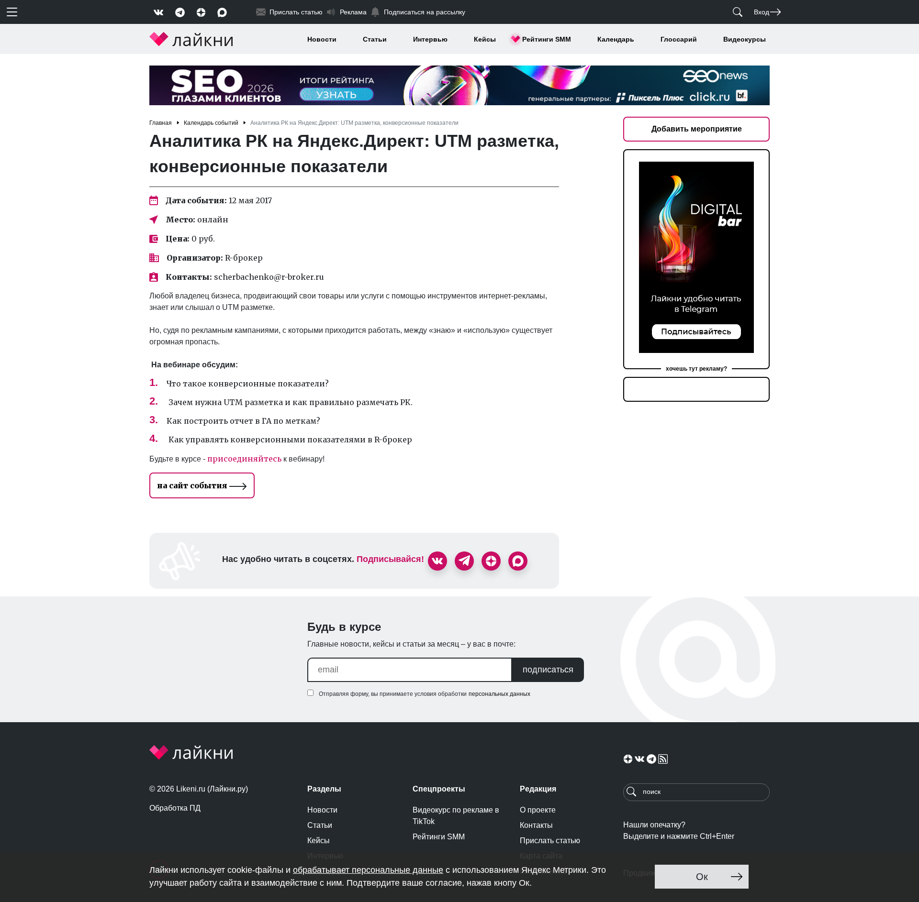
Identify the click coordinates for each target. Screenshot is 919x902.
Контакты (536, 825)
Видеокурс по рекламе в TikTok (456, 815)
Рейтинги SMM (546, 39)
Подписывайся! (390, 559)
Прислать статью (550, 840)
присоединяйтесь (244, 458)
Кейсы (485, 39)
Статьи (375, 39)
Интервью (430, 39)
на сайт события (193, 485)
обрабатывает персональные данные (368, 870)
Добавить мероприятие (696, 129)
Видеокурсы (744, 39)
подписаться (548, 669)
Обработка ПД (175, 808)
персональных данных (499, 694)
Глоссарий (679, 39)
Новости (321, 39)
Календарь (615, 39)
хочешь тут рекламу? (696, 368)
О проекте (538, 810)
